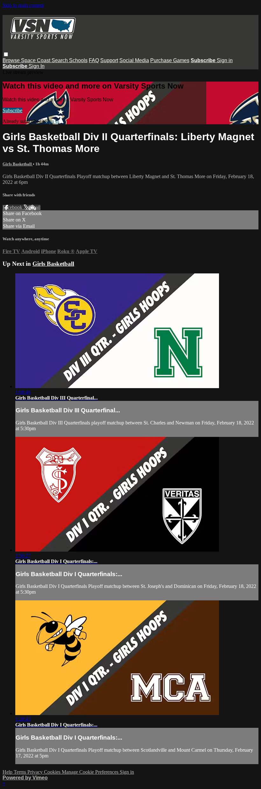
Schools (78, 60)
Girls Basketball (18, 164)
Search (60, 60)
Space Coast (36, 60)
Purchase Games (169, 60)
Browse (12, 60)
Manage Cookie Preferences (91, 772)
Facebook (13, 207)
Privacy (35, 772)
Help (8, 772)
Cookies (53, 772)
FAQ (94, 60)
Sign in (225, 60)
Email (34, 207)
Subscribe (12, 110)
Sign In (37, 66)
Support (109, 60)
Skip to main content (23, 5)
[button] (6, 54)
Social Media (134, 60)
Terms (20, 772)
